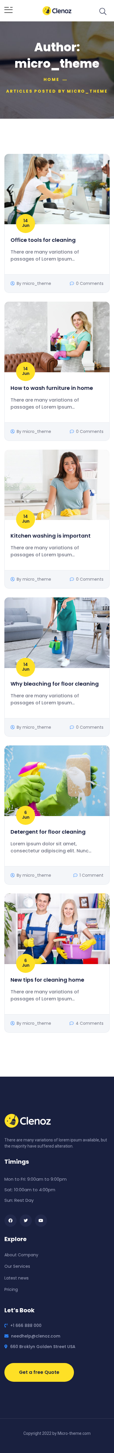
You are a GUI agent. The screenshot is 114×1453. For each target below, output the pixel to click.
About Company (21, 1255)
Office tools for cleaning (43, 240)
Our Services (17, 1266)
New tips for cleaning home (47, 979)
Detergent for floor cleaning (48, 831)
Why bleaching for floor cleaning (55, 683)
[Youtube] (41, 1220)
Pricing (11, 1289)
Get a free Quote (39, 1372)
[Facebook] (10, 1220)
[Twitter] (26, 1220)
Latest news (16, 1278)
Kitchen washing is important (51, 535)
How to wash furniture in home (52, 388)
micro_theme (37, 283)
